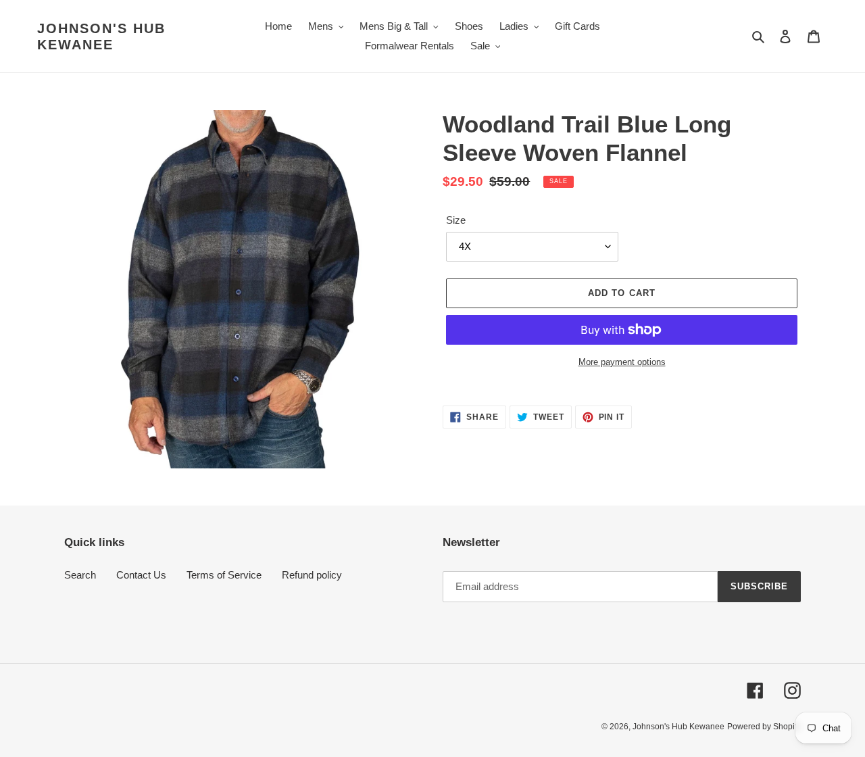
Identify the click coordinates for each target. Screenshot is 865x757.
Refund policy (312, 575)
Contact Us (141, 575)
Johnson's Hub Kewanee (101, 36)
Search (80, 575)
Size (456, 220)
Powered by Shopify (764, 726)
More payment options (622, 362)
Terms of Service (224, 575)
